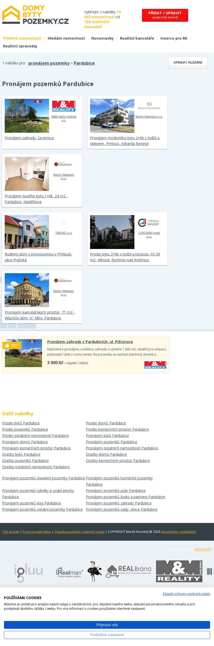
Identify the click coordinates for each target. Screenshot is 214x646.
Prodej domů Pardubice (106, 422)
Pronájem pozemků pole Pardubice (116, 490)
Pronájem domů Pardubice (25, 441)
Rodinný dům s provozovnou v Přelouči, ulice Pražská (38, 257)
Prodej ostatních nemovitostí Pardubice (35, 435)
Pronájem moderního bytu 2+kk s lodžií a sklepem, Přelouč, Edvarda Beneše (124, 140)
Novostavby (102, 38)
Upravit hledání (188, 62)
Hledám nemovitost (66, 38)
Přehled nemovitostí (22, 38)
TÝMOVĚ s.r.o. (63, 233)
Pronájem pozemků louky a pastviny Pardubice (125, 496)
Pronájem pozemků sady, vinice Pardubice (122, 509)
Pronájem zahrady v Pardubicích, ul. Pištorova (90, 341)
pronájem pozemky (48, 63)
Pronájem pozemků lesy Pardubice (31, 503)
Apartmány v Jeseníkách (178, 531)
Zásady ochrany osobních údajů (186, 594)
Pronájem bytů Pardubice (107, 435)
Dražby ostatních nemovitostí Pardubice (36, 466)
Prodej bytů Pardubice (21, 422)
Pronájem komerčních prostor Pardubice (36, 448)
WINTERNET (203, 549)
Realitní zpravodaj (20, 46)
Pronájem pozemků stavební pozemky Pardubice (43, 478)
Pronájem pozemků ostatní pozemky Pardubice (42, 509)
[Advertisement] (86, 390)
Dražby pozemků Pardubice (25, 460)
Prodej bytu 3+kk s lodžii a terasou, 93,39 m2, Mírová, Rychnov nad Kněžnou (125, 257)
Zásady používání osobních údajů (79, 531)
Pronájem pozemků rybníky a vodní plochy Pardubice (38, 493)
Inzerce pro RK (173, 38)
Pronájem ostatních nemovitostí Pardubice (122, 448)
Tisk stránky (10, 531)
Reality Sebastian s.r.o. (63, 176)
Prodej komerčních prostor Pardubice (117, 429)
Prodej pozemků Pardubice (25, 429)
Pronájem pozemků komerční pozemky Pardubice (119, 481)
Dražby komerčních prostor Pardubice (118, 460)
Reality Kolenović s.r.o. (149, 116)
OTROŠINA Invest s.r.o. (149, 234)
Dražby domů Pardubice (106, 454)
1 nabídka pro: (14, 62)
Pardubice (84, 63)
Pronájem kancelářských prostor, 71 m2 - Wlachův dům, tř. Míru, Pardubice (40, 315)
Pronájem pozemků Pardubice (111, 441)
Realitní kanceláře (137, 38)
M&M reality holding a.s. (63, 118)
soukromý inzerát (165, 15)
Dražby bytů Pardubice (21, 454)
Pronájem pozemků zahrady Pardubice (119, 503)
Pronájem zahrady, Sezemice (29, 137)
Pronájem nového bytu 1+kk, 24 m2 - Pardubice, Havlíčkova (36, 198)
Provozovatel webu (37, 531)
